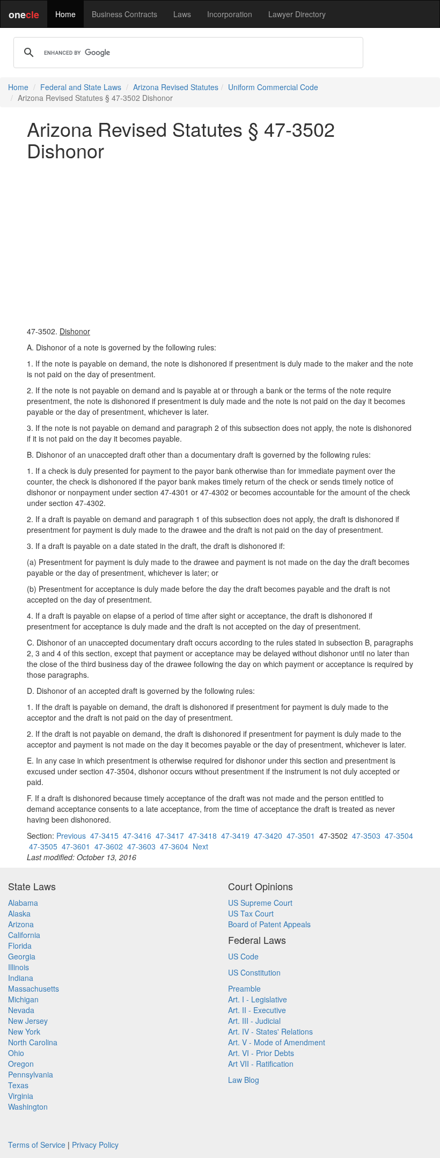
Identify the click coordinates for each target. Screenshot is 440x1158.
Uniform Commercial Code (273, 87)
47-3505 (43, 846)
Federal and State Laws (80, 87)
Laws (182, 14)
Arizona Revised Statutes (175, 87)
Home (65, 14)
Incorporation (229, 14)
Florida (20, 945)
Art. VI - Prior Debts (261, 1052)
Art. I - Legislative (257, 999)
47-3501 (301, 835)
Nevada (21, 1010)
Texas (18, 1085)
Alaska (19, 913)
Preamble (244, 988)
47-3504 (399, 835)
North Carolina (32, 1042)
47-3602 (108, 846)
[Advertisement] (220, 243)
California (24, 934)
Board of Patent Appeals (269, 924)
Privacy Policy (95, 1144)
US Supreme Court (260, 902)
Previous (71, 835)
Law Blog (243, 1079)
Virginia (20, 1095)
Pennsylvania (30, 1074)
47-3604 (174, 846)
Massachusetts (33, 988)
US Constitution (254, 972)
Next (200, 846)
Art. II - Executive (257, 1010)
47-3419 (235, 835)
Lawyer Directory (297, 14)
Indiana (20, 977)
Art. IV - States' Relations (270, 1031)
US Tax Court (251, 913)
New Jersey (28, 1020)
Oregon (21, 1063)
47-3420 (268, 835)
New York (24, 1031)
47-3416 (137, 835)
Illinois (18, 967)
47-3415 (104, 835)
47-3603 (141, 846)
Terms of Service (36, 1144)
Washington (28, 1106)
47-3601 (76, 846)
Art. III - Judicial (254, 1020)
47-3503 (366, 835)
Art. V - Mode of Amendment (276, 1042)
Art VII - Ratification (261, 1063)
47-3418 (202, 835)
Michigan (23, 999)
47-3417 (170, 835)
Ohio (16, 1052)
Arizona (21, 924)
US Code (243, 956)
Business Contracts (124, 14)
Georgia (21, 956)
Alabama (23, 902)
